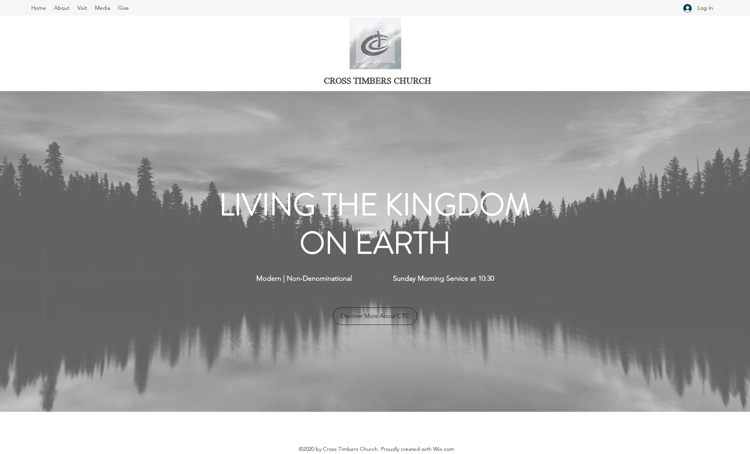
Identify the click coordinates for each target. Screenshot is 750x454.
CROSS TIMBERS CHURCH (377, 81)
